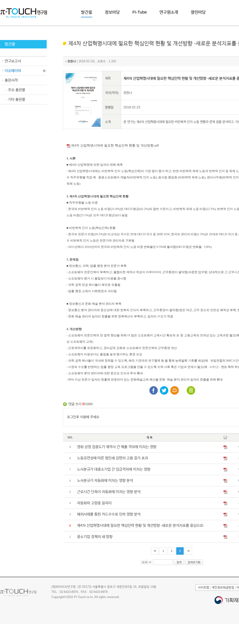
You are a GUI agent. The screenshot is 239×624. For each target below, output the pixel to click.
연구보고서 (13, 61)
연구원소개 (168, 12)
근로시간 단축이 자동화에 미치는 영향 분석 (109, 492)
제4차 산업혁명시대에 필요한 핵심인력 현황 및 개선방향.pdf (114, 145)
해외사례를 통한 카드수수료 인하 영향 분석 (109, 514)
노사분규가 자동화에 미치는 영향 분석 (105, 480)
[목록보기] (191, 390)
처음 (154, 551)
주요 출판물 (15, 90)
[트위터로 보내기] (164, 390)
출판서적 (11, 80)
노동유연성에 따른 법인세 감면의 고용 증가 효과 (112, 458)
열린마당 (198, 12)
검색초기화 (194, 562)
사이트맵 (203, 587)
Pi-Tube (139, 12)
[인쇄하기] (174, 390)
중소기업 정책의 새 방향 (94, 537)
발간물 (86, 12)
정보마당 (112, 12)
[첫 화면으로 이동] (23, 13)
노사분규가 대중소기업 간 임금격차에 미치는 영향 (113, 469)
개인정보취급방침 (223, 587)
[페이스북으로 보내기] (153, 390)
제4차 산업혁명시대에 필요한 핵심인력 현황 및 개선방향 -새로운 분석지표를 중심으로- (140, 525)
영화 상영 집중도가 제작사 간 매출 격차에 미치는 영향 (116, 447)
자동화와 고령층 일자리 (94, 503)
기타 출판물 (15, 99)
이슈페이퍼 (13, 71)
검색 (179, 562)
